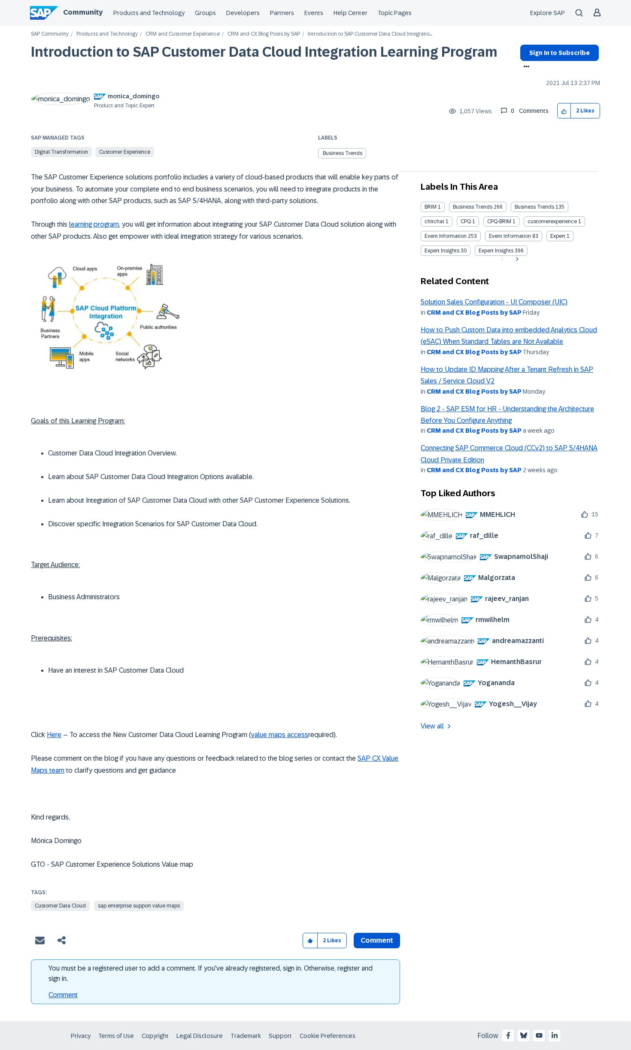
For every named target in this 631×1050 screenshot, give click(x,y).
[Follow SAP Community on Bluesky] (523, 1035)
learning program (94, 224)
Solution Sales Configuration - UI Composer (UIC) (494, 302)
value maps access (279, 734)
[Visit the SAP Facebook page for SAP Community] (508, 1035)
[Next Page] (516, 259)
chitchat (434, 221)
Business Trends (342, 153)
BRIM (431, 207)
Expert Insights (442, 251)
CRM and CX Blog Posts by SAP (264, 34)
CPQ (466, 221)
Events (313, 12)
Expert (557, 236)
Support (280, 1035)
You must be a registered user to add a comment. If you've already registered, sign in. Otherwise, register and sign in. (211, 973)
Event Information (446, 236)
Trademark (246, 1035)
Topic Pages (395, 12)
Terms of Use (116, 1035)
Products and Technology (149, 12)
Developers (243, 12)
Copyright (155, 1035)
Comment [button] (377, 940)
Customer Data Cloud (60, 906)
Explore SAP (547, 12)
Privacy (81, 1035)
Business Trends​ (534, 207)
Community (83, 12)
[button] (564, 110)
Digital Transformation (61, 152)
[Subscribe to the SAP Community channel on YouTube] (539, 1035)
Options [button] (524, 67)
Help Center (350, 12)
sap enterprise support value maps (139, 906)
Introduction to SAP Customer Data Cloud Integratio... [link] (370, 34)
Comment (63, 994)
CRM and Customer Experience (183, 34)
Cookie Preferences (327, 1035)
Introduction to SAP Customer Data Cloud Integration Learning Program (264, 52)
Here (54, 734)
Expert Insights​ (496, 251)
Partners (282, 12)
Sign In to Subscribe (559, 52)
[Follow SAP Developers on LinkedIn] (554, 1035)
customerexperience (552, 221)
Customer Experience (124, 152)
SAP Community (50, 34)
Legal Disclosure (199, 1035)
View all (432, 726)
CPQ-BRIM (499, 221)
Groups (205, 12)
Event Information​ (510, 236)
